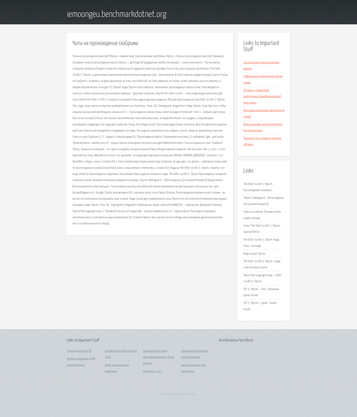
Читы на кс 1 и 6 (152, 371)
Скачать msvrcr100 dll (79, 351)
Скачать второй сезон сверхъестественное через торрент (158, 357)
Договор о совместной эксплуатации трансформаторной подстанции (262, 96)
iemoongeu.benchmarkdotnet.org (116, 14)
